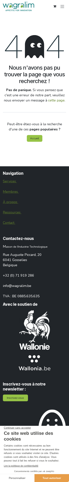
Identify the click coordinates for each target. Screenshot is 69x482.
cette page (56, 100)
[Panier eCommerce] (54, 6)
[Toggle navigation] (62, 6)
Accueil (34, 138)
